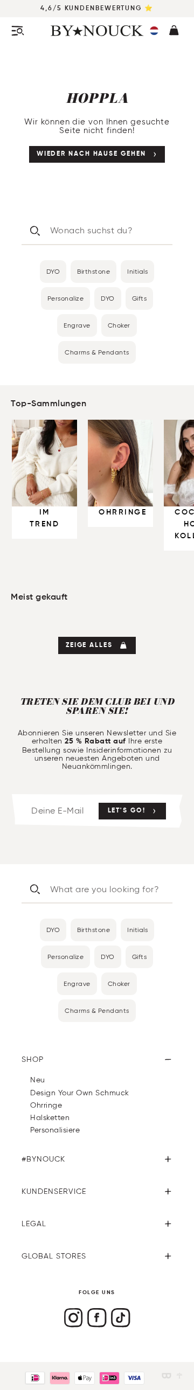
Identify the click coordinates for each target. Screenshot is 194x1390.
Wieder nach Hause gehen (91, 154)
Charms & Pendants (97, 352)
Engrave (77, 325)
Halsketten (50, 1117)
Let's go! (127, 811)
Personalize (65, 298)
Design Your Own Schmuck (79, 1092)
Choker (119, 325)
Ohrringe (46, 1105)
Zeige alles (89, 645)
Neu (37, 1080)
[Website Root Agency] (179, 1376)
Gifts (139, 298)
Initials (137, 271)
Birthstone (93, 271)
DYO (53, 271)
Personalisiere (55, 1130)
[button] (154, 30)
